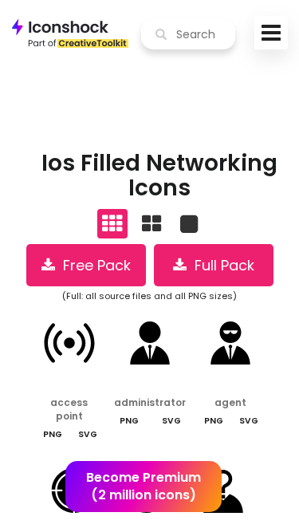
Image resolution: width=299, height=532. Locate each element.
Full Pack (220, 265)
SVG (87, 434)
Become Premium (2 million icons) (143, 486)
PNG (52, 434)
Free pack (93, 265)
